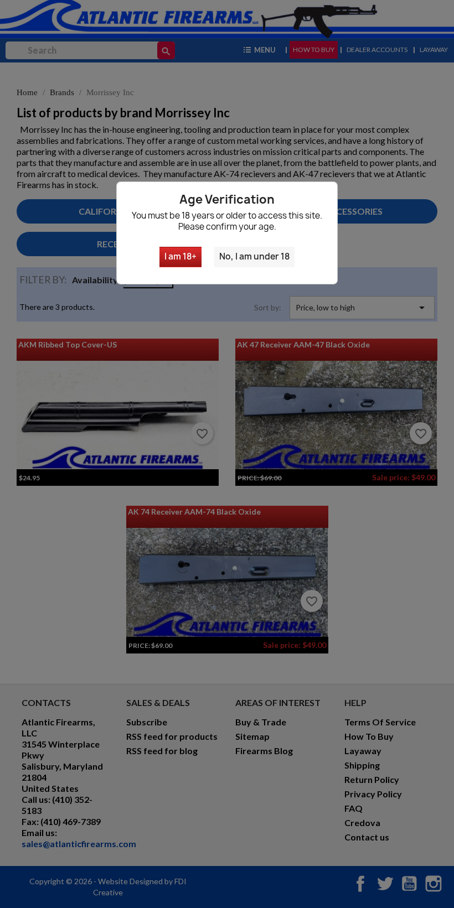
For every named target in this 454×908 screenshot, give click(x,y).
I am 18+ (180, 256)
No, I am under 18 (254, 256)
